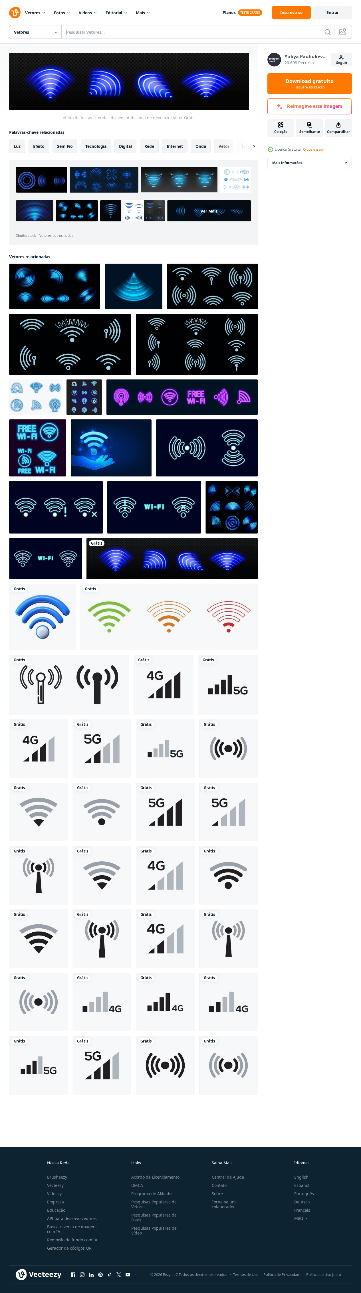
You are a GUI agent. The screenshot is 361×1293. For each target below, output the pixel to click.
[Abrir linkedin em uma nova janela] (91, 1274)
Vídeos (85, 12)
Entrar (332, 12)
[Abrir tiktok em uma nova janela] (109, 1274)
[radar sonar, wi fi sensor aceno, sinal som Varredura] (133, 286)
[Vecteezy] (15, 12)
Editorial (114, 12)
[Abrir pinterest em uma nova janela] (100, 1274)
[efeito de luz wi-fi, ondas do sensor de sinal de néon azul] (172, 558)
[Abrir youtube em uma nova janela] (128, 1274)
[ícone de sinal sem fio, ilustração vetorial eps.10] (69, 685)
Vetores (32, 12)
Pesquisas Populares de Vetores (154, 1204)
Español (301, 1185)
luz (17, 146)
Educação (56, 1210)
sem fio (65, 146)
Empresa (55, 1202)
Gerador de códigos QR (69, 1248)
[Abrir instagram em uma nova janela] (82, 1274)
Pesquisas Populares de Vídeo (154, 1230)
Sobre (217, 1193)
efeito (39, 146)
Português (304, 1193)
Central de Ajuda (228, 1177)
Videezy (54, 1193)
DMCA (137, 1185)
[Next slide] (249, 146)
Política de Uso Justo (323, 1274)
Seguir (341, 62)
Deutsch (302, 1202)
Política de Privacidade (282, 1274)
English (301, 1177)
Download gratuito (310, 84)
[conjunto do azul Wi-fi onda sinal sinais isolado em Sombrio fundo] (37, 447)
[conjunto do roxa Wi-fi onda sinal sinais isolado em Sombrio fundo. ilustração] (182, 397)
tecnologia (95, 146)
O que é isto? (313, 149)
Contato (219, 1185)
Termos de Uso (246, 1274)
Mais (140, 12)
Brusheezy (57, 1177)
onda (200, 146)
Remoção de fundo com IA (72, 1240)
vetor (224, 146)
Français (302, 1210)
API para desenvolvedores (72, 1218)
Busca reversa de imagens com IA (72, 1229)
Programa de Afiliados (152, 1193)
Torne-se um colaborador (224, 1204)
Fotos (59, 12)
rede (149, 146)
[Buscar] (327, 32)
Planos (229, 12)
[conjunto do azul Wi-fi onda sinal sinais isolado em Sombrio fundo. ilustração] (84, 397)
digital (125, 146)
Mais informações (287, 162)
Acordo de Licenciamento (155, 1177)
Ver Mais (209, 210)
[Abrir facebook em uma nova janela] (73, 1274)
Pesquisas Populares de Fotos (154, 1217)
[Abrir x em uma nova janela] (118, 1274)
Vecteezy (55, 1185)
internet (175, 146)
